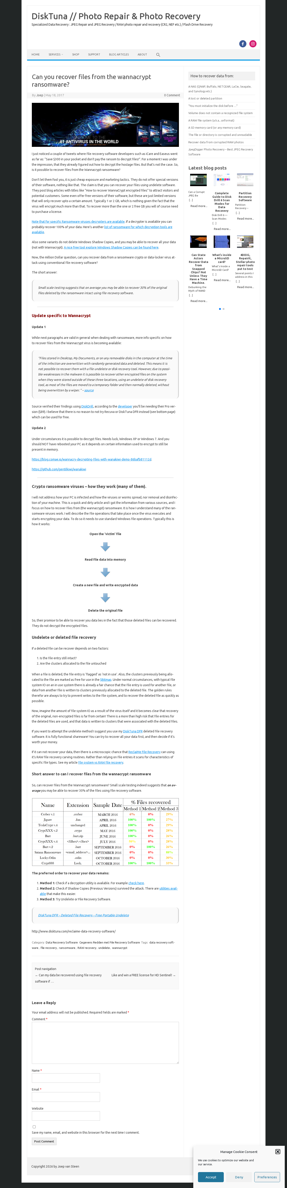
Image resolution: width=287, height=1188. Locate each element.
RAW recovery (87, 947)
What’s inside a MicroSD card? (221, 258)
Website (37, 1108)
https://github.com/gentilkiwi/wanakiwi (59, 469)
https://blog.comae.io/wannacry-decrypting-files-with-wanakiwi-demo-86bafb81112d (91, 459)
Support (94, 54)
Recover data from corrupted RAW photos (216, 142)
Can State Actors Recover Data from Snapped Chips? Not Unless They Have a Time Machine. (198, 268)
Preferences (267, 1177)
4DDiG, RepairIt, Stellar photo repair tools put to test (245, 261)
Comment (40, 1019)
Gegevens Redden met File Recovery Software (109, 942)
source (89, 390)
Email (36, 1089)
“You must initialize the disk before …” (213, 105)
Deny (239, 1177)
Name (37, 1070)
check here (136, 883)
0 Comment (172, 95)
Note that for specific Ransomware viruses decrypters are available (78, 221)
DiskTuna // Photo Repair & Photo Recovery (116, 16)
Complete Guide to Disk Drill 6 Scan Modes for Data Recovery (221, 202)
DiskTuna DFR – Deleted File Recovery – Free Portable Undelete (83, 915)
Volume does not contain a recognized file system (220, 113)
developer (125, 406)
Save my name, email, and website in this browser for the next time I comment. (85, 1132)
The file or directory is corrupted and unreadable (220, 134)
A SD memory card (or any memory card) (214, 127)
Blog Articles (119, 54)
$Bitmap (105, 679)
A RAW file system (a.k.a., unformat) (211, 120)
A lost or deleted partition (205, 98)
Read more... (199, 206)
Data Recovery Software (62, 942)
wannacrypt (119, 947)
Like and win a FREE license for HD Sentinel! (144, 975)
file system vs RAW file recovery (100, 762)
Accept (211, 1177)
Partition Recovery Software (245, 197)
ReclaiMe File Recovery (144, 752)
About (142, 54)
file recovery (49, 947)
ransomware (67, 947)
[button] (278, 1151)
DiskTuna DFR (133, 731)
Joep (39, 95)
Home (36, 54)
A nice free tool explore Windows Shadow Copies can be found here (111, 247)
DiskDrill (87, 406)
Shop (75, 54)
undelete (104, 947)
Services (54, 54)
